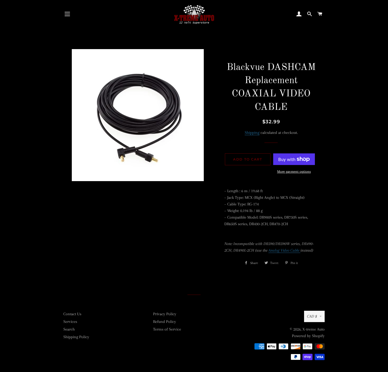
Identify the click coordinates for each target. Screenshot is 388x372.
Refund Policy (164, 321)
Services (70, 321)
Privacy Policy (164, 314)
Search (69, 329)
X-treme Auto (313, 329)
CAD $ (312, 316)
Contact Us (72, 314)
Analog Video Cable (284, 250)
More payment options (294, 171)
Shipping (252, 132)
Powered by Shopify (308, 335)
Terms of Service (167, 329)
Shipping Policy (76, 337)
